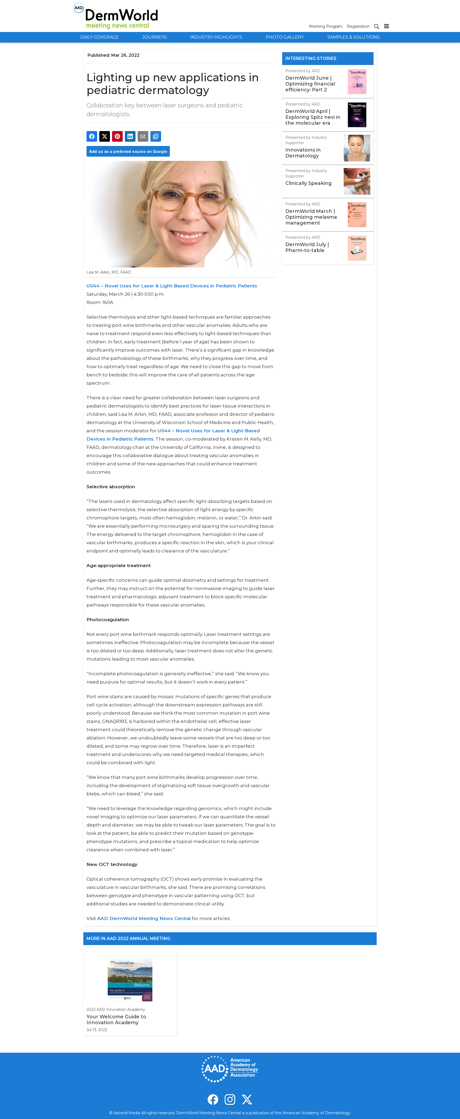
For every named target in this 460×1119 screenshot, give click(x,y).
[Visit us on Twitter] (247, 1099)
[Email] (143, 136)
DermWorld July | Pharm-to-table (307, 247)
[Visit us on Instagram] (230, 1099)
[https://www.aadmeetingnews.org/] (191, 918)
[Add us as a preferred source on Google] (155, 136)
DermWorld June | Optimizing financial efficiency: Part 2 (310, 84)
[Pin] (117, 136)
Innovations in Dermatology (303, 153)
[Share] (92, 136)
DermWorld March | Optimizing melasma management (311, 217)
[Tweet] (104, 136)
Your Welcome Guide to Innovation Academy (116, 1020)
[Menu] (386, 26)
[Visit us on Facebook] (213, 1099)
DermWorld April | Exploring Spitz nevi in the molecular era (312, 117)
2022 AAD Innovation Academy (116, 1009)
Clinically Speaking (308, 183)
